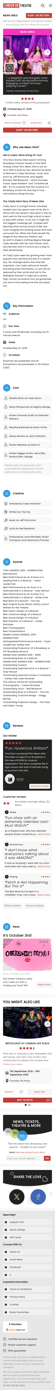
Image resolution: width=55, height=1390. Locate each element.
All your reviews (34, 905)
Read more (44, 834)
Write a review (12, 905)
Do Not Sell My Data (14, 1385)
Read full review (40, 786)
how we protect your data (30, 1152)
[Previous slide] (8, 52)
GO (47, 1158)
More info (40, 1091)
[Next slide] (47, 52)
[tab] (22, 72)
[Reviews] (27, 98)
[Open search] (43, 5)
